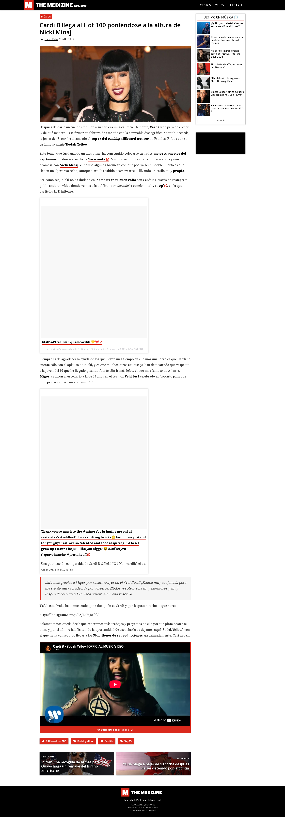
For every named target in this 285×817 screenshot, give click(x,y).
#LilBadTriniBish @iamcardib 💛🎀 (70, 342)
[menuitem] (205, 5)
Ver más (220, 120)
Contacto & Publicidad (135, 800)
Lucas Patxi (51, 38)
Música (46, 16)
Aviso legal (155, 800)
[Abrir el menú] (256, 5)
